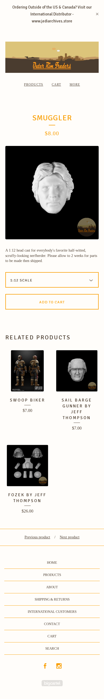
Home (52, 563)
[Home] (52, 57)
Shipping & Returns (52, 599)
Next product (69, 537)
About (52, 587)
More (75, 84)
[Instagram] (59, 666)
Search (52, 648)
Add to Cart (52, 302)
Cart (56, 84)
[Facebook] (45, 666)
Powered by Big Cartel (52, 683)
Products (33, 84)
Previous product (37, 537)
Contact (52, 624)
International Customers (52, 612)
